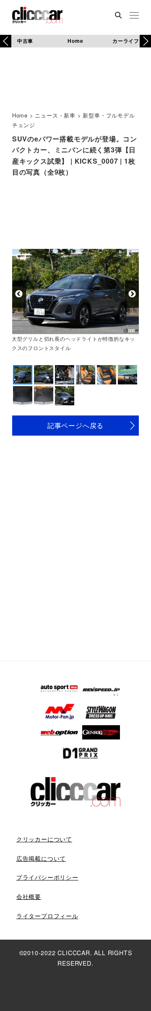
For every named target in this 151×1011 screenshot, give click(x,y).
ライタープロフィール (47, 916)
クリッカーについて (44, 839)
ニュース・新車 (55, 115)
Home (75, 40)
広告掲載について (41, 858)
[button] (145, 41)
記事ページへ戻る (75, 425)
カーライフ (125, 40)
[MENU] (134, 16)
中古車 (25, 40)
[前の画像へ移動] (19, 294)
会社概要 (28, 896)
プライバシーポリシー (47, 877)
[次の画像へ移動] (132, 294)
